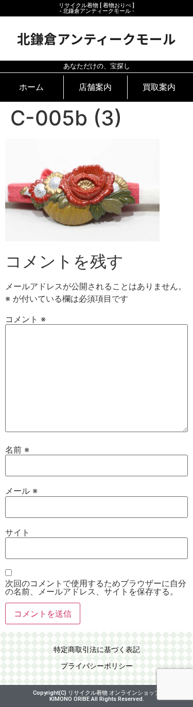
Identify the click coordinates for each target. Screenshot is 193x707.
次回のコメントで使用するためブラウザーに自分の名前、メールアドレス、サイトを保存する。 (95, 587)
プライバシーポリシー (97, 666)
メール (21, 491)
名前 (17, 449)
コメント (25, 319)
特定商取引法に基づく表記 (97, 649)
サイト (17, 532)
